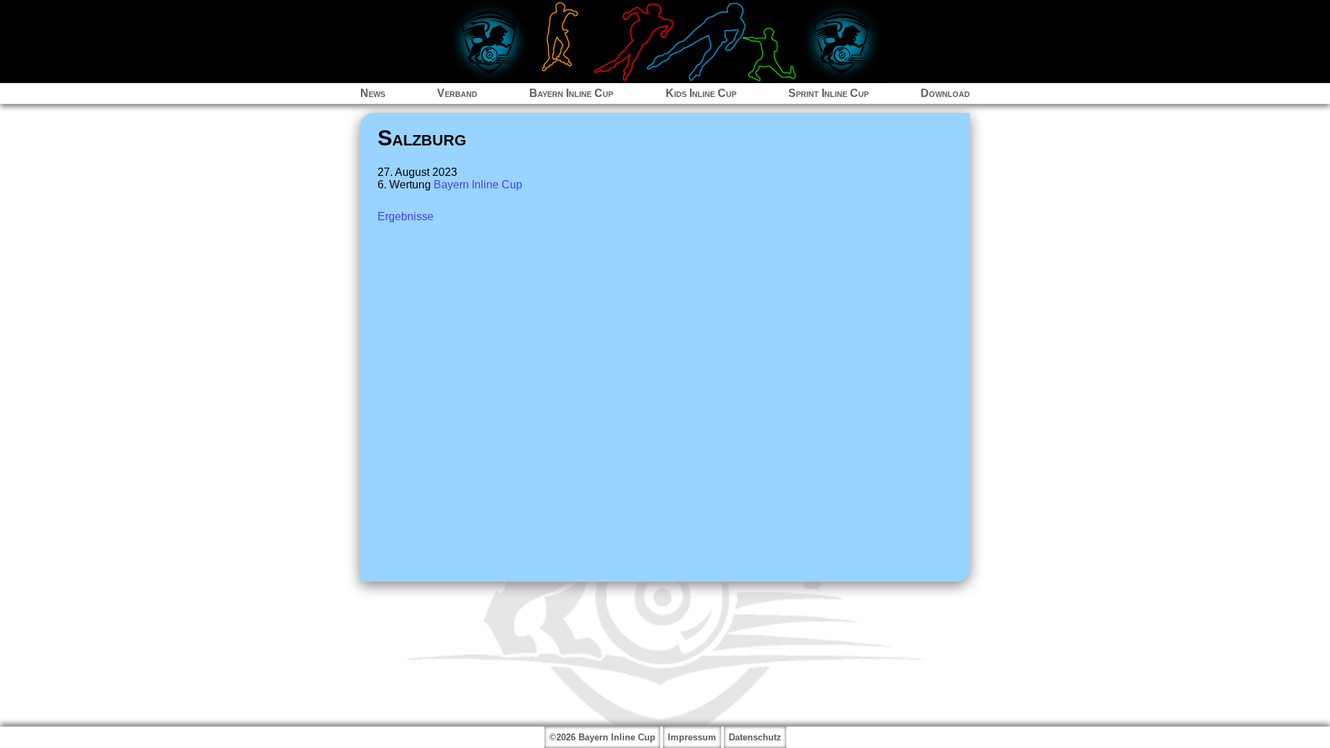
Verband (457, 93)
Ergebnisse (406, 216)
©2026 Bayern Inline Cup (602, 737)
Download (945, 93)
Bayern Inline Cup (571, 93)
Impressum (692, 737)
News (372, 93)
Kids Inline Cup (701, 93)
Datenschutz (755, 737)
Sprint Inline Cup (828, 93)
